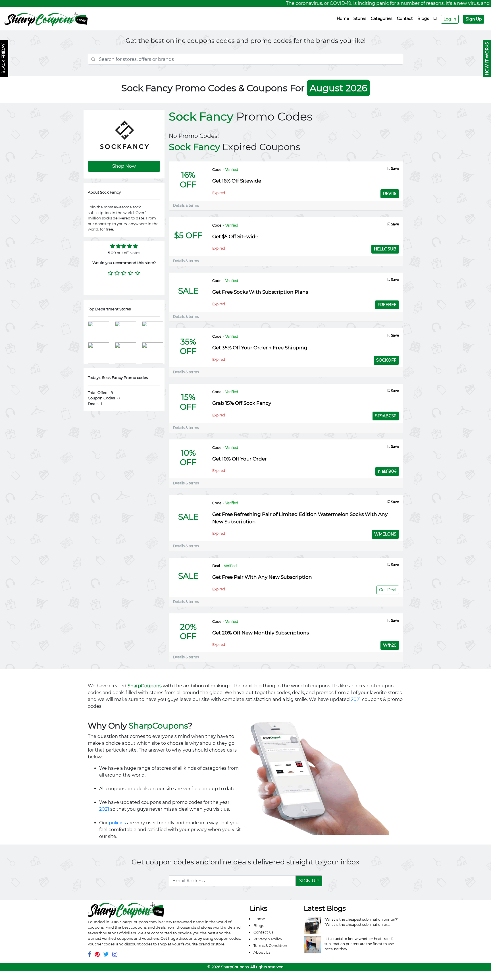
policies (117, 822)
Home (343, 18)
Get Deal (387, 589)
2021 (356, 699)
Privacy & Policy (267, 939)
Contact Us (263, 932)
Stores (359, 18)
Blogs (423, 18)
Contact (405, 18)
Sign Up (474, 19)
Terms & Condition (270, 945)
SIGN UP (309, 880)
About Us (261, 952)
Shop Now (124, 166)
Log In (450, 19)
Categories (381, 18)
